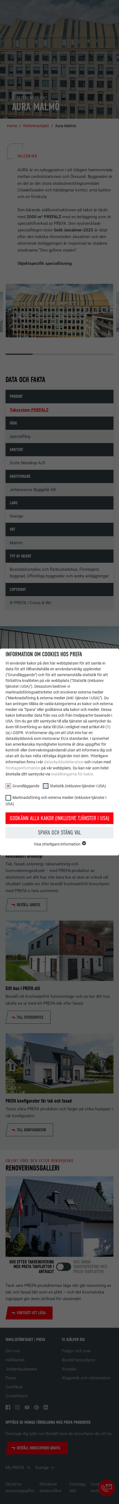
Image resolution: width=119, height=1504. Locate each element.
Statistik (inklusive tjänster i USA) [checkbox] (78, 786)
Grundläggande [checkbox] (25, 786)
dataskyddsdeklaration (64, 762)
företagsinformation (23, 768)
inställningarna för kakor (72, 774)
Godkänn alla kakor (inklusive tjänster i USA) (59, 818)
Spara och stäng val (59, 832)
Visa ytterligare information (57, 844)
